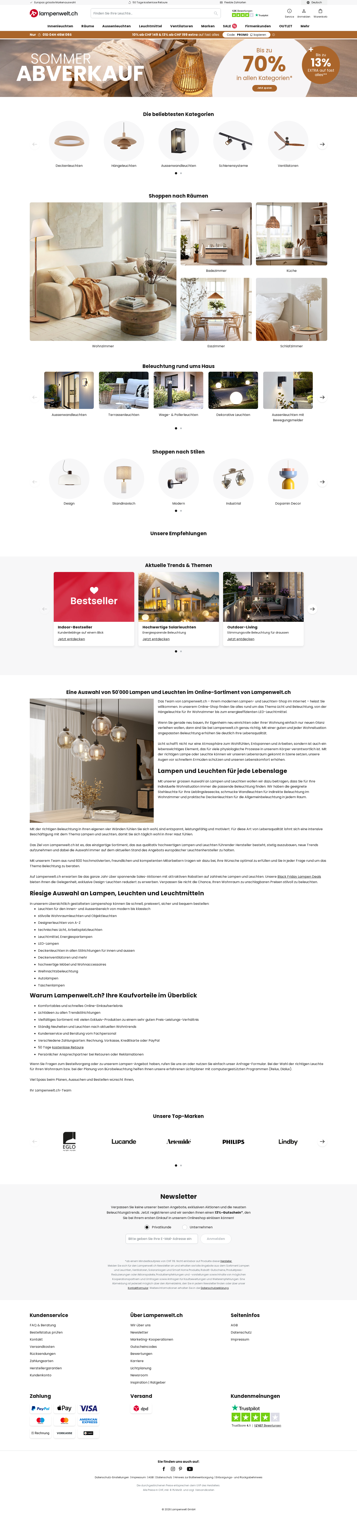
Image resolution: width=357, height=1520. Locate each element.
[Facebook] (166, 1468)
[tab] (78, 1348)
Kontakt (36, 1339)
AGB (234, 1325)
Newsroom (139, 1375)
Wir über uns (140, 1325)
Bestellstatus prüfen (46, 1332)
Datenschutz (241, 1332)
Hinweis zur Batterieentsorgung (194, 1477)
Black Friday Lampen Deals (299, 876)
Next (322, 144)
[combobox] (156, 13)
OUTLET (285, 26)
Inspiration (139, 1382)
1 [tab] (176, 173)
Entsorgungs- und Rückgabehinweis (239, 1477)
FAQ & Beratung (43, 1325)
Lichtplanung (140, 1368)
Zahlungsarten (41, 1361)
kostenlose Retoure (68, 1047)
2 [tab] (180, 173)
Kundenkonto (40, 1375)
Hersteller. (226, 1261)
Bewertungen (141, 1353)
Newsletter (139, 1332)
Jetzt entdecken (71, 639)
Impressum (240, 1339)
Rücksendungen (43, 1353)
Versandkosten (42, 1346)
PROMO (246, 35)
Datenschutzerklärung (215, 1288)
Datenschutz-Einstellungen (112, 1477)
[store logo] (53, 13)
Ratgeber (158, 1382)
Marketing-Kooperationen (151, 1339)
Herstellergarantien (46, 1368)
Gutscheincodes (143, 1346)
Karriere (137, 1361)
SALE (227, 26)
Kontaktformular (138, 1288)
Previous (35, 144)
